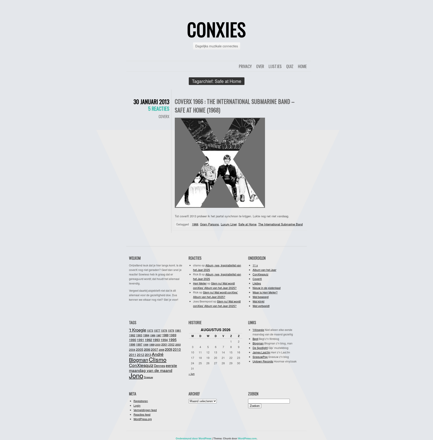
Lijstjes (275, 66)
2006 (147, 349)
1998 (145, 344)
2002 (171, 344)
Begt (255, 339)
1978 (164, 330)
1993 (156, 339)
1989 (172, 335)
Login (137, 405)
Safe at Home (247, 224)
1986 (152, 335)
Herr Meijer (200, 283)
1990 (132, 339)
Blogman (138, 359)
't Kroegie (137, 330)
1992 (148, 339)
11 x (255, 265)
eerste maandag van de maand (153, 367)
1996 (132, 344)
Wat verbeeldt (261, 306)
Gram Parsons (209, 224)
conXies (216, 29)
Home (302, 66)
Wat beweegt (261, 297)
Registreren (141, 401)
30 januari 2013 (151, 101)
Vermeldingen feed (145, 410)
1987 (158, 335)
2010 (177, 349)
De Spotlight (260, 348)
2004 (132, 349)
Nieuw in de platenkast (267, 288)
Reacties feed (142, 414)
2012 (140, 354)
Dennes (159, 365)
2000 (158, 344)
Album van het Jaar (264, 270)
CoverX (164, 116)
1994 (164, 339)
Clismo (157, 359)
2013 (148, 355)
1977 (157, 330)
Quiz (289, 66)
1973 (150, 330)
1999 (151, 344)
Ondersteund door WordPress (193, 438)
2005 (139, 349)
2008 (161, 349)
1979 (171, 330)
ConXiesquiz (260, 274)
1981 (178, 330)
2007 (154, 349)
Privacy (245, 66)
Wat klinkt (258, 301)
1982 (132, 335)
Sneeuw (148, 377)
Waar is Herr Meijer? (265, 292)
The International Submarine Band (280, 224)
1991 (140, 339)
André (158, 354)
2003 (178, 344)
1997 (139, 344)
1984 (146, 335)
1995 (172, 339)
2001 (164, 344)
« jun (192, 374)
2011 (132, 354)
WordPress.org (143, 419)
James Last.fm (261, 352)
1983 (139, 335)
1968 (195, 224)
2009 (168, 349)
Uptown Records (263, 361)
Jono (136, 375)
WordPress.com (247, 438)
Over (260, 66)
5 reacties (158, 108)
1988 (165, 335)
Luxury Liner (229, 224)
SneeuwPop (260, 357)
